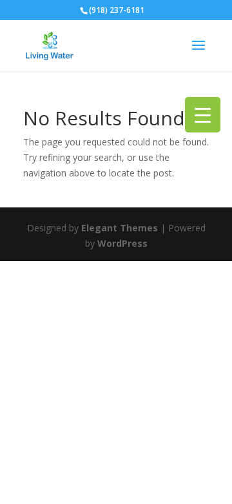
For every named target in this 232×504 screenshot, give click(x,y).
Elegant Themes (119, 228)
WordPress (122, 243)
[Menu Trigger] (202, 114)
